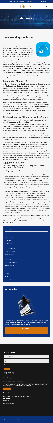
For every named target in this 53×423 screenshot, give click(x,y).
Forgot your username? (9, 372)
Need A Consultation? (26, 332)
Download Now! (26, 328)
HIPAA (6, 276)
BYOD (6, 270)
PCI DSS (7, 273)
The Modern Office (10, 251)
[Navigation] (46, 6)
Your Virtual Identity (10, 248)
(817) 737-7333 (43, 1)
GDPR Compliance (9, 237)
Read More (7, 389)
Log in (6, 369)
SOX (6, 268)
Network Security (9, 265)
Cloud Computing (9, 279)
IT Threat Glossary (10, 254)
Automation (8, 240)
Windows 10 (8, 259)
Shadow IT (7, 246)
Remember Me (8, 365)
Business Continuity (10, 257)
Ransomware (8, 243)
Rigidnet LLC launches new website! (13, 381)
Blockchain (7, 235)
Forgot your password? (9, 373)
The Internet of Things (11, 262)
